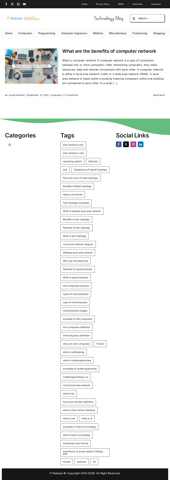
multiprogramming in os (75, 377)
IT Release (56, 473)
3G (94, 461)
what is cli (87, 418)
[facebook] (6, 4)
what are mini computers (76, 343)
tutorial (66, 461)
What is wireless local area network (82, 211)
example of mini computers (77, 318)
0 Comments (71, 95)
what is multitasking (73, 352)
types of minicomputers (75, 294)
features (81, 461)
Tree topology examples (76, 202)
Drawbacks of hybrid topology (90, 169)
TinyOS (100, 343)
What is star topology (74, 236)
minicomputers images (75, 310)
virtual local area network (76, 385)
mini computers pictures (76, 285)
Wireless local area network (78, 252)
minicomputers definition (76, 335)
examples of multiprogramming (80, 368)
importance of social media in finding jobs (83, 452)
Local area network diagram (78, 244)
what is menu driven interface (79, 410)
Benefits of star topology (76, 219)
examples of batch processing (79, 426)
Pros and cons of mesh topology (80, 177)
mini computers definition (76, 327)
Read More (159, 95)
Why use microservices (75, 260)
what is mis (69, 418)
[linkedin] (140, 144)
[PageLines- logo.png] (22, 17)
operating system (72, 161)
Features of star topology (76, 227)
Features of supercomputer (77, 269)
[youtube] (24, 4)
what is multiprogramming (77, 360)
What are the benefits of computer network (109, 51)
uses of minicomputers (75, 302)
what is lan (68, 393)
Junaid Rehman (16, 95)
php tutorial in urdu (73, 144)
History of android (72, 194)
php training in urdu (73, 153)
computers (56, 95)
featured (93, 161)
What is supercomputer (75, 277)
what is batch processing (76, 435)
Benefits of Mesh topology (77, 186)
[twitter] (12, 4)
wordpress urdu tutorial (75, 443)
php (65, 169)
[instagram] (18, 4)
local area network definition (78, 401)
